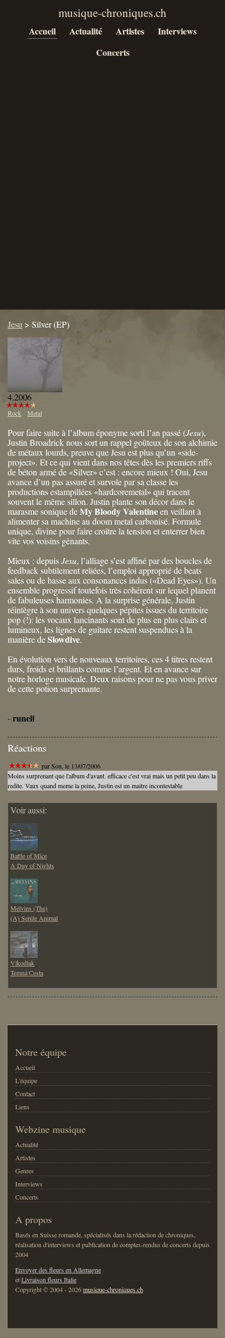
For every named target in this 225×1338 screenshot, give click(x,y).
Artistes (130, 31)
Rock (14, 413)
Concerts (112, 52)
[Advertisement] (112, 192)
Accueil (42, 31)
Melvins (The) (29, 908)
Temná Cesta (26, 972)
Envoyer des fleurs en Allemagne (58, 1269)
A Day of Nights (32, 865)
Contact (25, 1093)
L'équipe (26, 1080)
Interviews (177, 31)
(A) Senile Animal (34, 918)
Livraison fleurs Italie (48, 1279)
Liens (22, 1106)
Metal (34, 413)
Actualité (85, 31)
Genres (24, 1170)
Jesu (15, 324)
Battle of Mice (28, 855)
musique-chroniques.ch (113, 1289)
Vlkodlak (22, 962)
